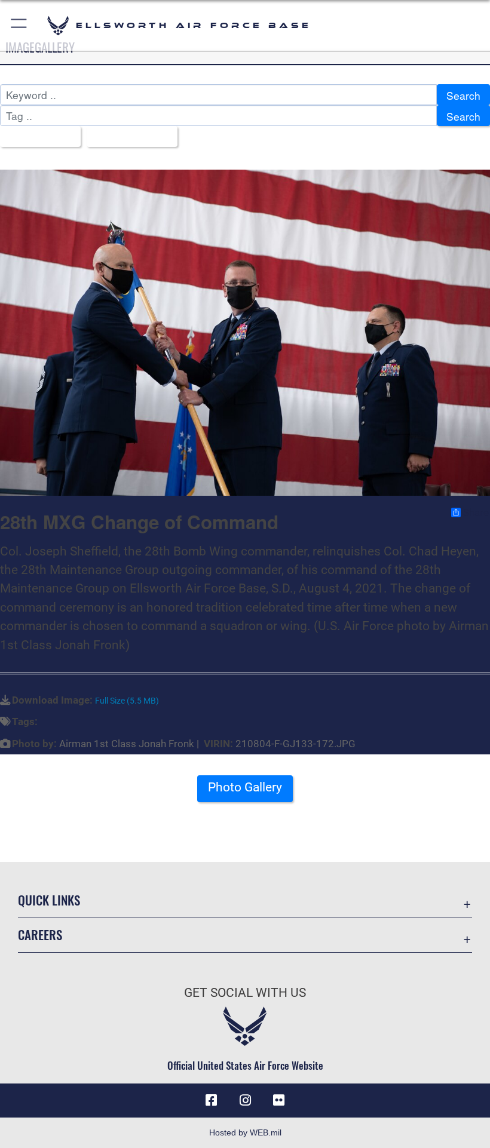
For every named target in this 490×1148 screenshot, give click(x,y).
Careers (40, 934)
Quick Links (49, 900)
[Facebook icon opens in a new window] (211, 1100)
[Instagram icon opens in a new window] (245, 1100)
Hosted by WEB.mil (245, 1132)
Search (463, 95)
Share (476, 512)
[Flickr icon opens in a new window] (278, 1100)
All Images (36, 137)
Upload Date (127, 137)
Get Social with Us (245, 993)
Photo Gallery (245, 787)
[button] (19, 25)
